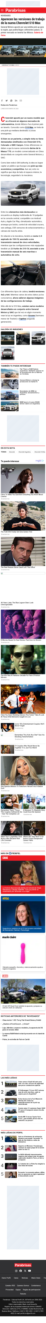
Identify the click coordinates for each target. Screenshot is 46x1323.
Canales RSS (10, 1286)
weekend (23, 977)
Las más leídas (9, 1078)
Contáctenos (36, 1286)
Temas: (4, 452)
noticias (23, 899)
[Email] (21, 101)
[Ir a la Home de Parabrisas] (15, 10)
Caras (16, 1278)
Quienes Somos (23, 1286)
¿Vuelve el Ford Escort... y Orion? (15, 1024)
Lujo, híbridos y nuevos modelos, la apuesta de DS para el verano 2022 (22, 1029)
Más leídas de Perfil (12, 1132)
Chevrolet (12, 452)
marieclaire (23, 938)
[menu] (2, 10)
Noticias (25, 1278)
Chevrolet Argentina (25, 452)
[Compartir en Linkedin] (16, 100)
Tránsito (23, 1294)
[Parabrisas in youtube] (29, 1271)
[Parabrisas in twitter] (25, 1271)
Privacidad (9, 1290)
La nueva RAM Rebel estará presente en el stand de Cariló (23, 1035)
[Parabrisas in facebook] (20, 1271)
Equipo (18, 1290)
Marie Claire (35, 1278)
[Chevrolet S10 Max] (7, 338)
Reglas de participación (31, 1290)
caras (23, 858)
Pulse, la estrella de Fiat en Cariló (16, 1039)
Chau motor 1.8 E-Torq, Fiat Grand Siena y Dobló (21, 1020)
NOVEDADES (6, 15)
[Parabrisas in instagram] (16, 1271)
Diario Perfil (6, 1278)
